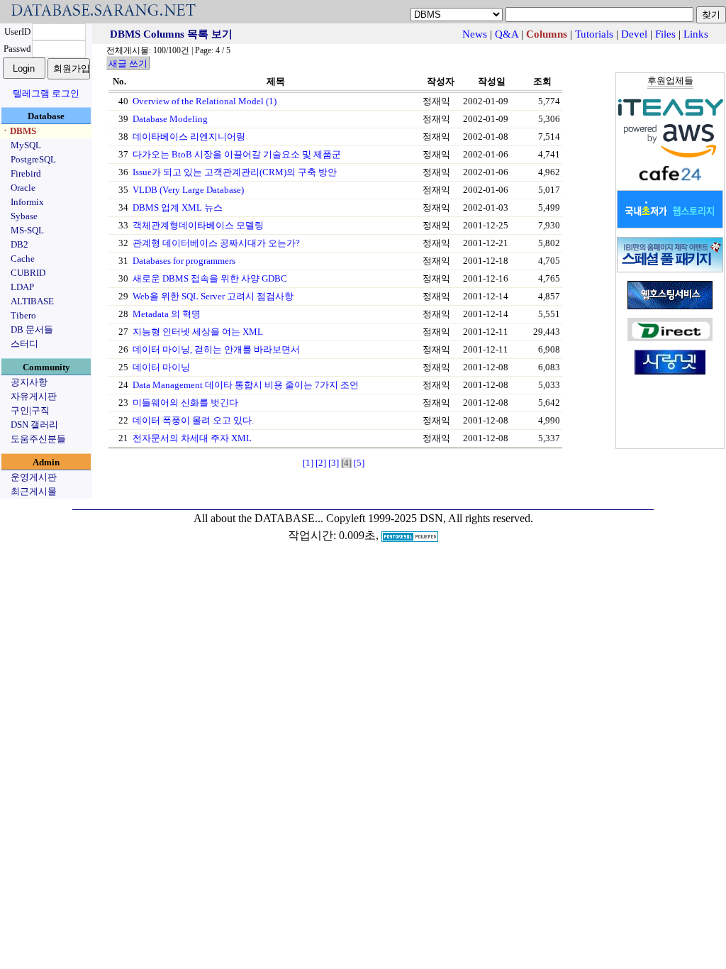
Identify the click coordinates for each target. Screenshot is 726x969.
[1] (308, 463)
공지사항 (29, 382)
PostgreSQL (33, 159)
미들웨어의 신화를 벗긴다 (185, 402)
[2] (320, 463)
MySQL (26, 145)
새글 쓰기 (127, 63)
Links (695, 34)
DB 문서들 (32, 329)
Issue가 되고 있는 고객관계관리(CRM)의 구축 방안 (235, 172)
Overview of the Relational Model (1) (205, 101)
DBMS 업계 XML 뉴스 (178, 207)
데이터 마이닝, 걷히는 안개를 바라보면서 (216, 349)
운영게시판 (34, 477)
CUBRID (28, 272)
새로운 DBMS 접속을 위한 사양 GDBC (210, 278)
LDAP (22, 287)
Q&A (506, 34)
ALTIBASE (32, 301)
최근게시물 (34, 491)
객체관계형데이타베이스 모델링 (198, 225)
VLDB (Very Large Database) (188, 189)
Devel (634, 34)
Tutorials (594, 34)
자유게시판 (34, 396)
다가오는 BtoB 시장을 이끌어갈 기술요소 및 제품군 (237, 154)
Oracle (23, 187)
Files (665, 34)
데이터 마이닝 (161, 367)
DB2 (19, 244)
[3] (333, 463)
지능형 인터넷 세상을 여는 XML (198, 331)
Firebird (26, 173)
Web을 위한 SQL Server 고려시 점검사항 (213, 296)
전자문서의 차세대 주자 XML (192, 438)
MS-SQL (27, 230)
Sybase (24, 216)
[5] (359, 463)
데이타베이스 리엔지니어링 (189, 136)
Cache (23, 258)
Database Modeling (170, 118)
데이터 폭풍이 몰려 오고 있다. (193, 420)
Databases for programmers (184, 260)
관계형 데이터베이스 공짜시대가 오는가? (216, 243)
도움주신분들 (38, 438)
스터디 (24, 343)
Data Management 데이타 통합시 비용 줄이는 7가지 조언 (246, 385)
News (474, 34)
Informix (27, 201)
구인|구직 (30, 410)
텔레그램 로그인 (46, 93)
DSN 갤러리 (34, 424)
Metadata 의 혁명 (167, 314)
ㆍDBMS (18, 131)
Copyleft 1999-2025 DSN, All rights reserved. (429, 518)
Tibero (23, 315)
